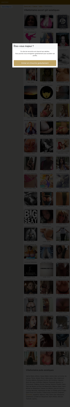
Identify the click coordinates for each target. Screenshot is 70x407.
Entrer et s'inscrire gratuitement (35, 63)
